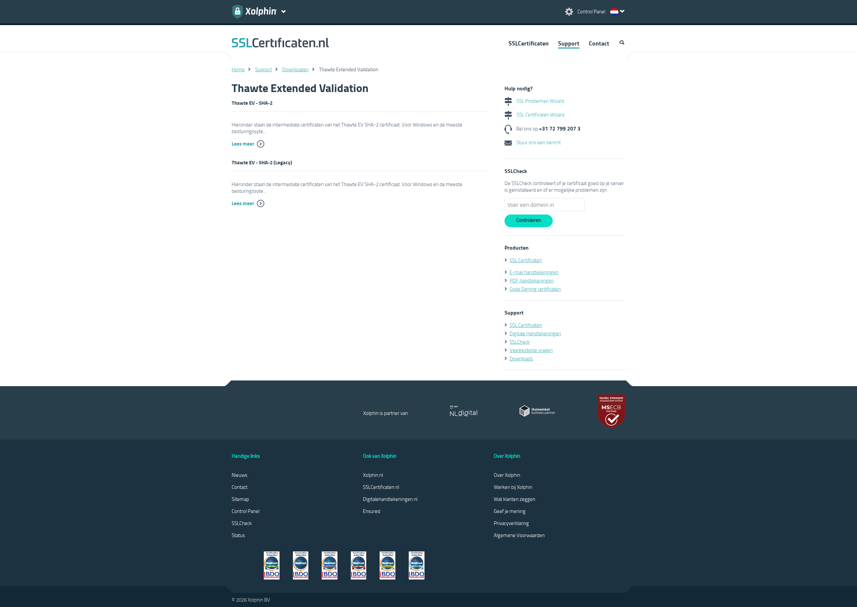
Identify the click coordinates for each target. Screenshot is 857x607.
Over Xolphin (507, 474)
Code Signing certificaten (535, 288)
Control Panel (245, 511)
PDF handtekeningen (532, 280)
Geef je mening (510, 511)
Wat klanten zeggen (514, 499)
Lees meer (243, 143)
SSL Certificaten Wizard (540, 114)
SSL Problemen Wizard (540, 100)
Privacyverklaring (511, 523)
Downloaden (295, 69)
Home (238, 69)
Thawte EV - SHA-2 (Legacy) (262, 162)
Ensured (371, 511)
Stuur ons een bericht (538, 142)
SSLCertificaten (529, 43)
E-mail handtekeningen (534, 272)
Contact (599, 43)
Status (238, 535)
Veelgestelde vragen (531, 350)
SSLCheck (520, 341)
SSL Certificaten (526, 260)
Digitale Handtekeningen (535, 333)
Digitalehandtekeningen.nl (390, 499)
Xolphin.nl (373, 474)
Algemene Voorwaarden (519, 535)
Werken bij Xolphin (513, 487)
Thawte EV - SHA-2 (252, 102)
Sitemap (240, 499)
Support (568, 43)
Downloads (521, 358)
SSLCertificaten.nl (381, 487)
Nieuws (239, 474)
